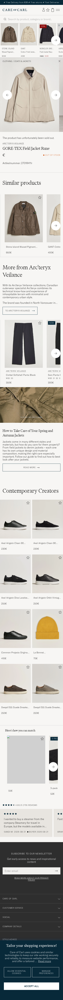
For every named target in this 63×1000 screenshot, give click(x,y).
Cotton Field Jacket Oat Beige (28, 52)
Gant (23, 48)
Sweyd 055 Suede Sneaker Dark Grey (14, 707)
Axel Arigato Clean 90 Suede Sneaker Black (44, 543)
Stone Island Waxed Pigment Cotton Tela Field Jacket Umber (22, 247)
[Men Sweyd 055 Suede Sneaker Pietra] (47, 683)
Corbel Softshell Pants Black (21, 374)
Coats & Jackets (22, 61)
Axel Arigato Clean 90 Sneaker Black (12, 543)
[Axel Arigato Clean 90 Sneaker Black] (15, 540)
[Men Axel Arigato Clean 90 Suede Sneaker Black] (47, 519)
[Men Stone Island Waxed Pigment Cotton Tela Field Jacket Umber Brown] (9, 34)
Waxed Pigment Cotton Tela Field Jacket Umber (8, 52)
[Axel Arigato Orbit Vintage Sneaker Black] (47, 595)
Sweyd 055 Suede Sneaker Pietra (46, 707)
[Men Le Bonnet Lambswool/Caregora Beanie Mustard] (47, 628)
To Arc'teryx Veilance (18, 311)
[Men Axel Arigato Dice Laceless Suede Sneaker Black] (15, 573)
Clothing (7, 61)
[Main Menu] (58, 10)
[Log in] (43, 10)
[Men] (26, 760)
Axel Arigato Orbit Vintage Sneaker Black (46, 598)
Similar (22, 182)
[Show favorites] (47, 10)
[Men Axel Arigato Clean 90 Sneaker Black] (15, 519)
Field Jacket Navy (46, 52)
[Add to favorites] (39, 198)
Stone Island (8, 48)
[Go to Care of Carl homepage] (15, 10)
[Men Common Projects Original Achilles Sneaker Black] (15, 628)
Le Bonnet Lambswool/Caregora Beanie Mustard (44, 652)
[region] (31, 823)
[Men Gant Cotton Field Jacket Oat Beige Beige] (28, 34)
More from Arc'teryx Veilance (27, 271)
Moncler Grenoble (47, 48)
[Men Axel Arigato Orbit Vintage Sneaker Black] (47, 573)
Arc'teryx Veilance (13, 143)
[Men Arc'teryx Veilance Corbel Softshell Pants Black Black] (24, 344)
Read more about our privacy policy (31, 879)
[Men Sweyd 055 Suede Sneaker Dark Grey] (15, 683)
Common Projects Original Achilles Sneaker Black (14, 652)
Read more (29, 467)
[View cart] (52, 10)
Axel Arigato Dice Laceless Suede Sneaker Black (14, 598)
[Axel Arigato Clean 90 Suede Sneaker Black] (47, 540)
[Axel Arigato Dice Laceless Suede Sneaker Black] (15, 595)
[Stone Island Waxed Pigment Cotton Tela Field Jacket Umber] (24, 244)
